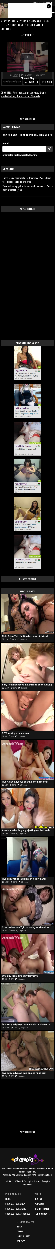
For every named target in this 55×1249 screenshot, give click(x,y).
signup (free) (16, 190)
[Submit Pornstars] (49, 149)
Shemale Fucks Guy (15, 1203)
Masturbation (8, 96)
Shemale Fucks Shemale (17, 1213)
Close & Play (27, 78)
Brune (43, 92)
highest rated (42, 1208)
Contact (20, 1241)
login (4, 190)
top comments (42, 1213)
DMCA (19, 1226)
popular (39, 1203)
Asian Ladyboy (30, 92)
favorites (33, 82)
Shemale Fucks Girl (15, 1208)
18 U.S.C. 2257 (23, 1236)
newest (38, 1198)
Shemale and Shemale (28, 96)
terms (19, 1231)
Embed (48, 82)
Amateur (17, 92)
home (8, 1198)
